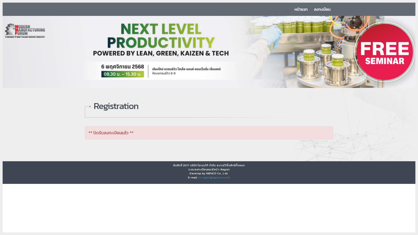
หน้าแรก (301, 9)
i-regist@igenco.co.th (214, 177)
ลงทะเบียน (322, 9)
